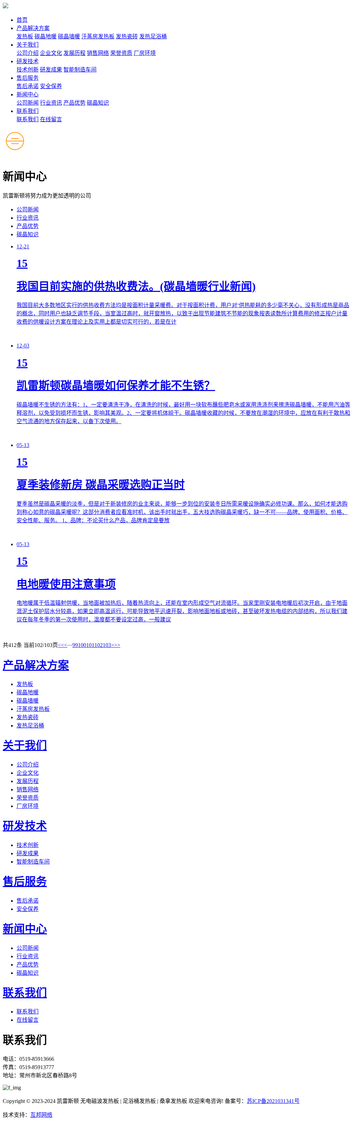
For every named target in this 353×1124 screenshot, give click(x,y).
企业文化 (51, 53)
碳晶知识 (98, 103)
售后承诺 (28, 86)
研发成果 (51, 70)
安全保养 (51, 86)
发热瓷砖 (127, 36)
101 (90, 645)
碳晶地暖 (45, 36)
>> (117, 645)
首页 (22, 20)
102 (98, 645)
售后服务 (28, 78)
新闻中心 (28, 94)
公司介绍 (28, 53)
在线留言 (51, 119)
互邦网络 (41, 1115)
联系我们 (28, 111)
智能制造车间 (80, 70)
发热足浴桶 (153, 36)
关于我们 (28, 45)
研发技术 (28, 61)
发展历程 (74, 53)
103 (107, 645)
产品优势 (74, 103)
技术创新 (28, 70)
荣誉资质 (121, 53)
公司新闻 (28, 103)
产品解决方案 (33, 28)
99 (75, 645)
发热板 (25, 36)
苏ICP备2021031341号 (273, 1101)
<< (61, 645)
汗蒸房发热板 (97, 36)
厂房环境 (145, 53)
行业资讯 (51, 103)
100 (82, 645)
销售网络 (98, 53)
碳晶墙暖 (69, 36)
